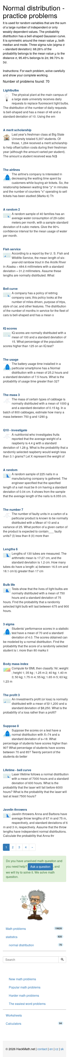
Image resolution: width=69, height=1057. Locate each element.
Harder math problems (24, 995)
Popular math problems (24, 987)
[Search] (62, 959)
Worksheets (14, 1015)
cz (56, 1049)
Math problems (34, 928)
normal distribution (35, 945)
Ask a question (40, 866)
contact (42, 1049)
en (51, 1049)
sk (62, 1049)
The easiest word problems (27, 1003)
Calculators (34, 1023)
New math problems (22, 979)
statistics (34, 937)
